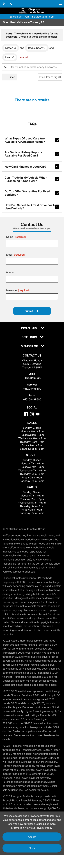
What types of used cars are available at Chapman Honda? (25, 140)
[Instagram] (31, 414)
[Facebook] (26, 414)
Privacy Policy (44, 827)
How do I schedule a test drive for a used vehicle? (30, 206)
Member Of (29, 346)
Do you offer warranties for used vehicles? (27, 193)
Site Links (30, 337)
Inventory (29, 328)
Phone (10, 272)
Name (16, 236)
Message (18, 290)
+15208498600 (32, 377)
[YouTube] (37, 414)
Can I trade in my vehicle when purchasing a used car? (26, 179)
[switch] (60, 4)
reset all (23, 57)
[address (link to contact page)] (3, 3)
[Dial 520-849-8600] (11, 3)
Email (16, 254)
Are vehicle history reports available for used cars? (23, 154)
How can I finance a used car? (25, 166)
